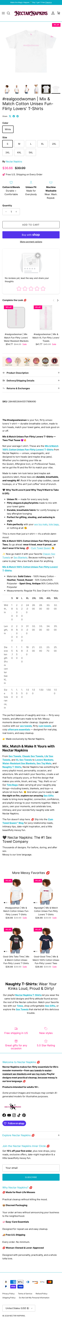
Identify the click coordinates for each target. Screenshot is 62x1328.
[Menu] (3, 13)
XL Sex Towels (24, 759)
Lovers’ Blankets (44, 759)
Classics (48, 2)
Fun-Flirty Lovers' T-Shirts (39, 449)
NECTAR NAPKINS (17, 1316)
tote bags (54, 524)
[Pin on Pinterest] (17, 116)
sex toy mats (41, 524)
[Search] (10, 13)
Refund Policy (41, 1293)
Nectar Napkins (14, 161)
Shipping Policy (8, 1298)
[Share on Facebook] (14, 116)
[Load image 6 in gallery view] (31, 52)
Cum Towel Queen (41, 548)
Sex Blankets (20, 557)
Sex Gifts (48, 795)
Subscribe (31, 1177)
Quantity (7, 205)
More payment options (31, 241)
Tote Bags (12, 784)
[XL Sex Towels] (32, 759)
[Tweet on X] (10, 116)
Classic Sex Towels (32, 756)
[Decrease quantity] (5, 211)
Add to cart (31, 224)
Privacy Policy (8, 1293)
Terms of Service (25, 1293)
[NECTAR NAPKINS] (31, 13)
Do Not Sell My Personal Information (34, 1298)
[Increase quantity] (17, 211)
